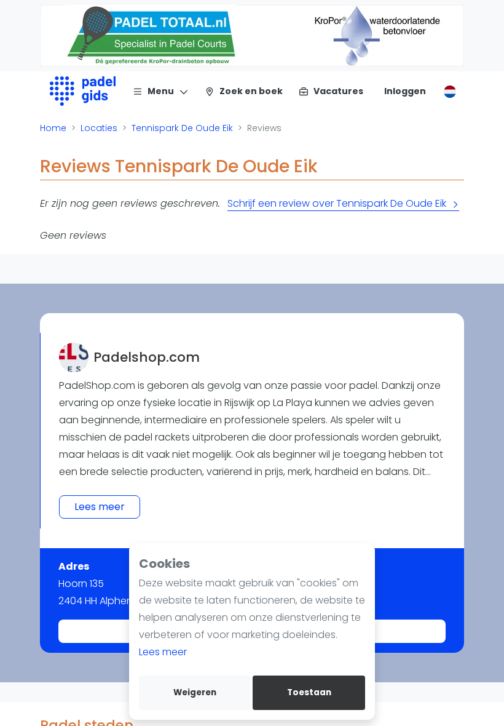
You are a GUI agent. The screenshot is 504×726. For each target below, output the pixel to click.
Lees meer (163, 652)
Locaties (99, 128)
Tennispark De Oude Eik (182, 128)
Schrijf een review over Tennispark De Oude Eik (336, 203)
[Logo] (82, 91)
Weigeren (194, 692)
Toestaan (309, 692)
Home (53, 128)
